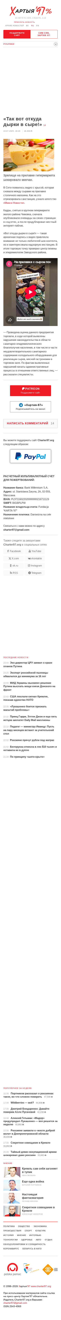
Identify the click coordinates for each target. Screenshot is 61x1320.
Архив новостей (14, 25)
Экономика (40, 1226)
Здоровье (27, 1240)
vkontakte (36, 558)
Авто (39, 1240)
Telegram (36, 572)
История (8, 1235)
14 (44, 125)
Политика (9, 1226)
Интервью (35, 1235)
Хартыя (30, 11)
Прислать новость (24, 22)
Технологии (10, 1240)
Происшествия (12, 1231)
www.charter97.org (41, 1286)
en (37, 25)
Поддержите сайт (17, 34)
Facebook (15, 551)
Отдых (48, 1240)
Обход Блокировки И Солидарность (24, 1244)
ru (32, 25)
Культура (40, 1231)
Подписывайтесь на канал (30, 407)
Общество (24, 1226)
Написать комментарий (30, 423)
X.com (15, 558)
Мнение (8, 1163)
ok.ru (15, 565)
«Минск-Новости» (13, 202)
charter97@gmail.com (15, 1302)
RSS (15, 572)
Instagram (36, 565)
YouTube (36, 551)
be (27, 25)
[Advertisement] (30, 82)
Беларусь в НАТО (32, 1249)
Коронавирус (11, 1249)
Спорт (28, 1231)
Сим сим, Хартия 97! (44, 34)
